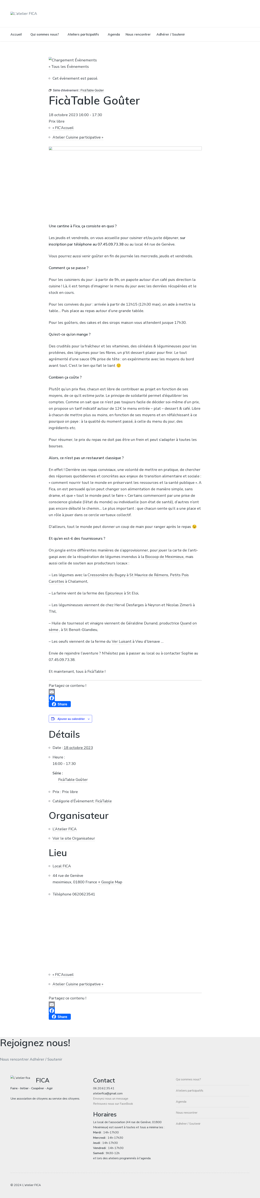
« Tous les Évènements (69, 66)
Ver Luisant (122, 641)
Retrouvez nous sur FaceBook (113, 1104)
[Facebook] (125, 698)
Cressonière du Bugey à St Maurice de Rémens (128, 575)
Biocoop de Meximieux (164, 556)
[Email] (125, 692)
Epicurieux (114, 593)
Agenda (114, 34)
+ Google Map (110, 882)
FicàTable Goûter (73, 779)
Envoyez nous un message (110, 1099)
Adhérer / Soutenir (170, 34)
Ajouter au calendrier (71, 719)
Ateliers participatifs (83, 34)
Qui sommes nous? (44, 34)
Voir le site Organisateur (74, 838)
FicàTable (103, 801)
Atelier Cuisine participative (78, 137)
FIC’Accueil (63, 127)
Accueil (16, 34)
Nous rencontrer (138, 34)
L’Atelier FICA (65, 829)
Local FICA (62, 866)
